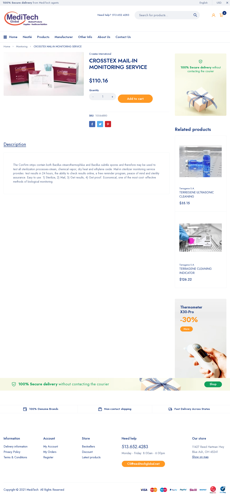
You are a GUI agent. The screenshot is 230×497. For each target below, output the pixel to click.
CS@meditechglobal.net (143, 464)
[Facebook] (92, 124)
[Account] (213, 15)
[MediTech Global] (26, 18)
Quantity (94, 90)
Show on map (200, 457)
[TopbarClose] (227, 2)
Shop (213, 384)
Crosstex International (100, 54)
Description (15, 144)
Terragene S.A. (187, 188)
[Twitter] (100, 124)
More (186, 329)
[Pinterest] (108, 124)
